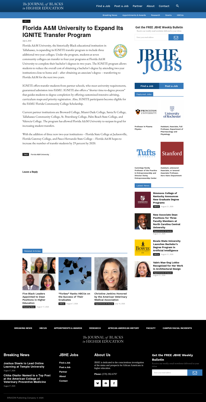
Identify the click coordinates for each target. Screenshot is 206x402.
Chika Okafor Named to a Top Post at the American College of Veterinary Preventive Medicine (27, 378)
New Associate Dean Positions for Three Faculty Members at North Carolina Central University (166, 221)
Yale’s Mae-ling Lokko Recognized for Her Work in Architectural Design (168, 265)
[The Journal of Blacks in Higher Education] (42, 6)
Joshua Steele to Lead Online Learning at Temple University (24, 365)
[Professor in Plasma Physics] (146, 111)
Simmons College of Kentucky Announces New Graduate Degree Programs (166, 198)
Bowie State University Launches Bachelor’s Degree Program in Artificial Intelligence (167, 246)
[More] (98, 161)
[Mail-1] (105, 383)
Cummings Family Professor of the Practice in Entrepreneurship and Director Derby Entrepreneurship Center (146, 173)
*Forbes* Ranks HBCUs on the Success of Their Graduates (74, 296)
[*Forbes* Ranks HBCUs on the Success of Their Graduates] (75, 273)
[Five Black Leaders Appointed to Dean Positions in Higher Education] (38, 273)
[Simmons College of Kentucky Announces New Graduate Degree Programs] (143, 200)
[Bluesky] (97, 383)
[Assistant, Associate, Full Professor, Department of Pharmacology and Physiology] (172, 111)
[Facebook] (114, 383)
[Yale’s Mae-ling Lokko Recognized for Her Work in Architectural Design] (143, 269)
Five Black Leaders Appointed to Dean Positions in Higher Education (33, 298)
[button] (177, 6)
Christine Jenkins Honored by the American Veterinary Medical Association (110, 296)
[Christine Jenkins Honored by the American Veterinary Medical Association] (110, 273)
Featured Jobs (143, 94)
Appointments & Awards (104, 304)
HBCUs (26, 21)
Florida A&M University (40, 154)
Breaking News (29, 307)
